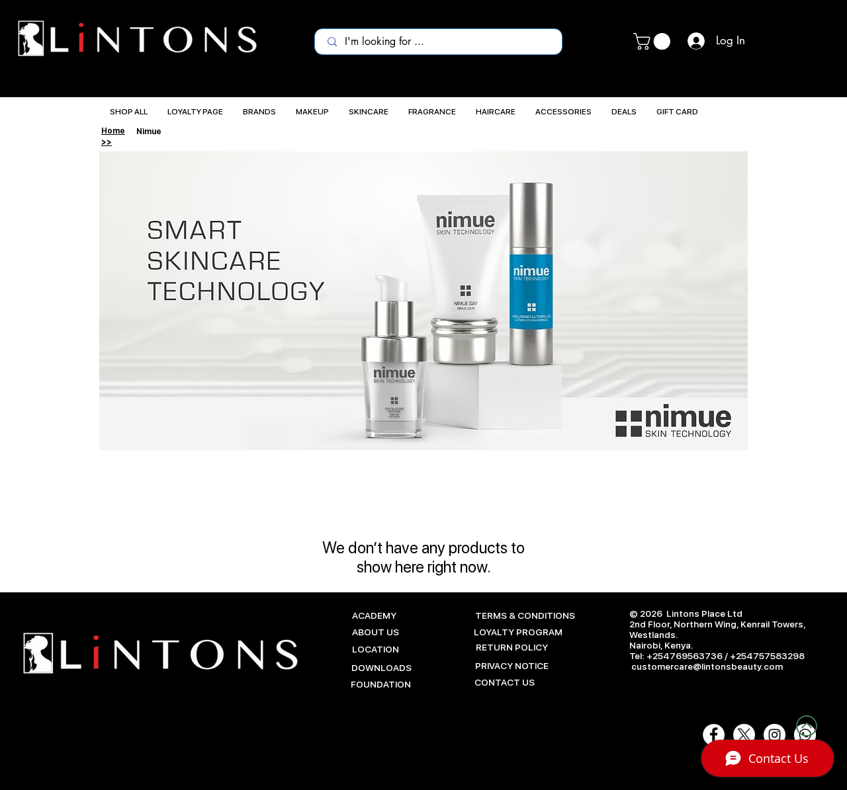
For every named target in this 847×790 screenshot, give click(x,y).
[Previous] (131, 300)
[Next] (715, 300)
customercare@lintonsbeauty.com (707, 666)
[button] (653, 41)
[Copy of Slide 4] (423, 420)
